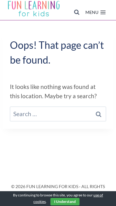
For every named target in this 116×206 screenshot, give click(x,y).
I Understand (65, 201)
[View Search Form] (76, 12)
